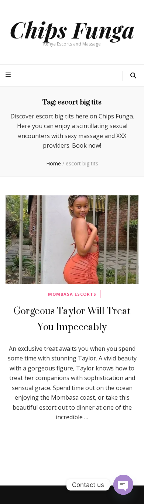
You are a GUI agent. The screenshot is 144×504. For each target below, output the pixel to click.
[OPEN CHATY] (123, 485)
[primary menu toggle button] (9, 75)
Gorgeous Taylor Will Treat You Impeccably (72, 319)
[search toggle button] (133, 76)
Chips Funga (72, 29)
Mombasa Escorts (72, 294)
